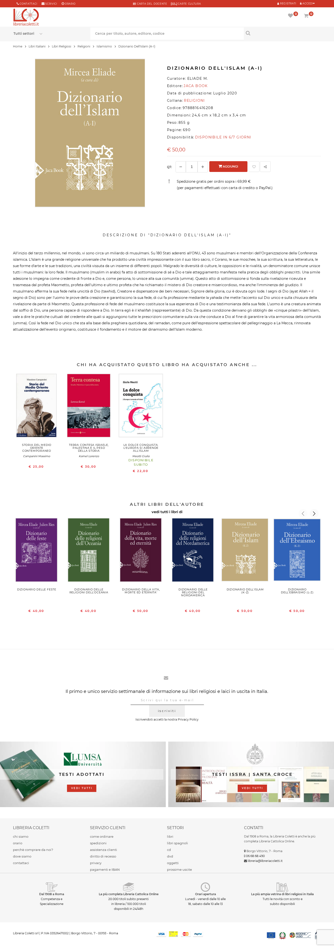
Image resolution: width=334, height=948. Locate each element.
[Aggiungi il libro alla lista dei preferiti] (254, 166)
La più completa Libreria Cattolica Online (128, 894)
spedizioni (98, 843)
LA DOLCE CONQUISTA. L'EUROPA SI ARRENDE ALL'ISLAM (141, 447)
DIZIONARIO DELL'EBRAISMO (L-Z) (297, 591)
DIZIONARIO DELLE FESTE (36, 589)
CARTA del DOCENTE (151, 3)
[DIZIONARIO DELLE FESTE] (36, 551)
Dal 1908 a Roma (51, 894)
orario (70, 3)
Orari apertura (205, 894)
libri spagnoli (177, 843)
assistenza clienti (103, 850)
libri (170, 836)
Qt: (169, 167)
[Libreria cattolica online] (26, 18)
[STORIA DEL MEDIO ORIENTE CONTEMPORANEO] (36, 407)
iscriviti (167, 711)
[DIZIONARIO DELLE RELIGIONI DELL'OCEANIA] (88, 551)
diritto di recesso (103, 856)
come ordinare (101, 836)
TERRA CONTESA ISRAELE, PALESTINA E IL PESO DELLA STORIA (89, 447)
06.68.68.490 (255, 856)
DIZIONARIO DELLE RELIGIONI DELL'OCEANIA (88, 591)
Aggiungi (230, 166)
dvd (170, 856)
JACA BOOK (196, 86)
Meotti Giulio (141, 456)
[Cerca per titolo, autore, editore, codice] (282, 33)
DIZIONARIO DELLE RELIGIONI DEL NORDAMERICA (192, 592)
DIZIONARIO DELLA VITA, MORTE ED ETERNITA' (141, 591)
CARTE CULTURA (189, 3)
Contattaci (28, 3)
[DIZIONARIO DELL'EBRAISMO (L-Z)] (297, 551)
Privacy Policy (188, 719)
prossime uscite (179, 869)
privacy (95, 863)
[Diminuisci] (181, 166)
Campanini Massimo (36, 456)
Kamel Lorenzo (89, 456)
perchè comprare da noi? (33, 850)
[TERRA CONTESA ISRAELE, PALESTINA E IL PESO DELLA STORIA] (88, 407)
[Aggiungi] (203, 166)
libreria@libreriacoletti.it (265, 861)
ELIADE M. (197, 78)
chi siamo (20, 836)
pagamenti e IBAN (105, 869)
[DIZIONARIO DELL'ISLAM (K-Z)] (245, 551)
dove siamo (22, 856)
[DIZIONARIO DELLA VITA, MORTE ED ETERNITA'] (141, 551)
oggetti (173, 863)
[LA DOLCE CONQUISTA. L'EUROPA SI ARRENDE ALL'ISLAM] (141, 407)
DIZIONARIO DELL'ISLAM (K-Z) (245, 591)
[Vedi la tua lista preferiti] (291, 16)
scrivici (51, 3)
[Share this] (265, 166)
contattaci (21, 863)
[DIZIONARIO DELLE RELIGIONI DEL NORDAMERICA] (193, 551)
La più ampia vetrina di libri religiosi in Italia (282, 894)
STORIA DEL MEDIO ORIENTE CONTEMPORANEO (36, 447)
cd (169, 850)
